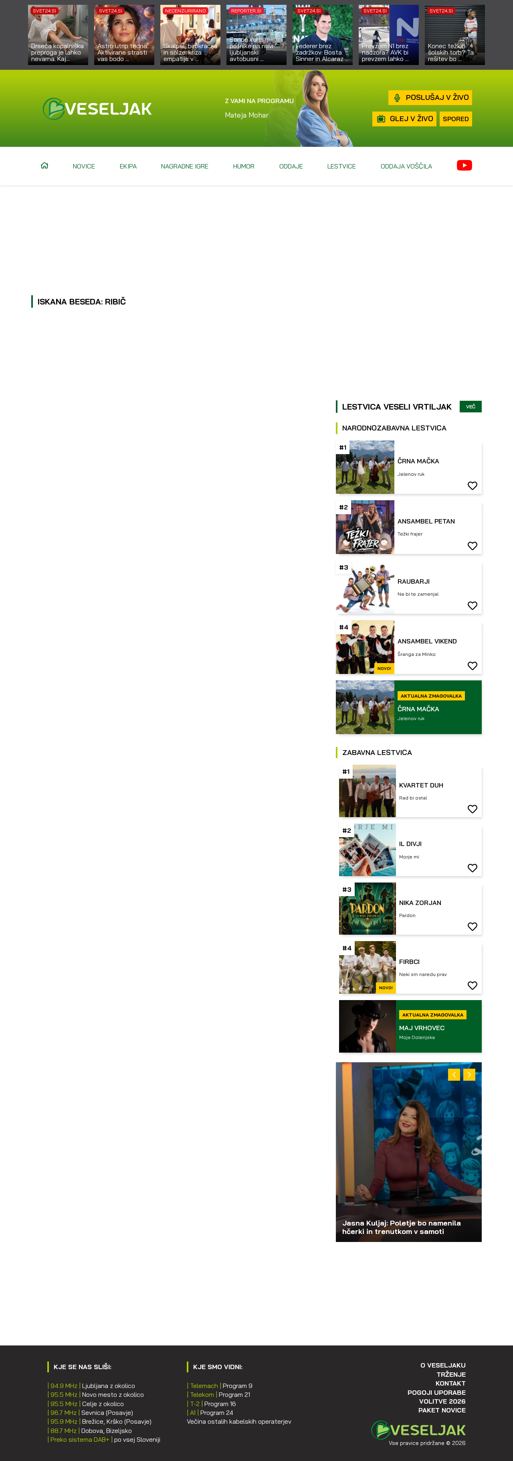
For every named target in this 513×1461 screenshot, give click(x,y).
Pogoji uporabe (437, 1392)
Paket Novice (442, 1410)
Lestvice (341, 166)
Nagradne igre (184, 166)
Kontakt (451, 1383)
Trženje (451, 1374)
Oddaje (291, 166)
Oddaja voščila (406, 166)
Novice (84, 166)
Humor (243, 166)
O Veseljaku (443, 1365)
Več (470, 407)
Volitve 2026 (442, 1401)
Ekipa (128, 166)
